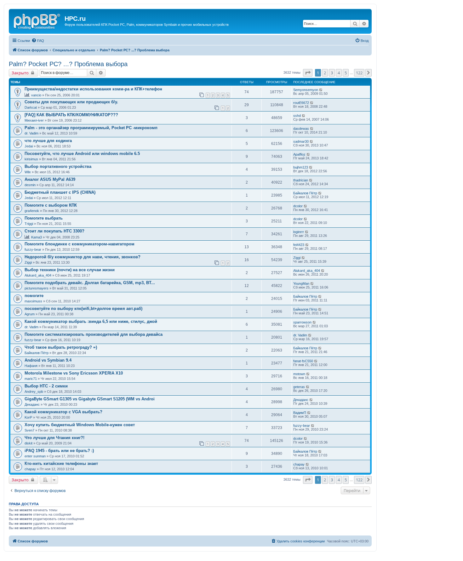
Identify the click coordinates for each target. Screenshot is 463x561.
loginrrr (298, 232)
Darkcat (31, 107)
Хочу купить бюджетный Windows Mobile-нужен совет (80, 424)
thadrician (300, 180)
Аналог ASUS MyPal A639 (50, 179)
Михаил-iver (34, 120)
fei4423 (298, 245)
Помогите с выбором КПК (51, 205)
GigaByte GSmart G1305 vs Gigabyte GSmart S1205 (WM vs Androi (90, 399)
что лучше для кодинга (48, 140)
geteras (299, 387)
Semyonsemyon (305, 90)
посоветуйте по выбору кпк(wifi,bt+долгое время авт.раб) (83, 308)
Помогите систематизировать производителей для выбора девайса (94, 334)
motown (299, 374)
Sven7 (29, 430)
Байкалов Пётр (305, 193)
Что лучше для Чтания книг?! (54, 437)
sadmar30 (301, 141)
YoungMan (301, 283)
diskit (28, 443)
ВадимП (299, 413)
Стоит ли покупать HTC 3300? (54, 231)
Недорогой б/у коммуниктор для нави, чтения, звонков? (82, 257)
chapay (30, 469)
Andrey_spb (34, 391)
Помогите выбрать (44, 218)
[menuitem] (37, 40)
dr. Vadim (31, 133)
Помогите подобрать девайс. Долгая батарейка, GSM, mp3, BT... (90, 282)
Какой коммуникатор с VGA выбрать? (63, 411)
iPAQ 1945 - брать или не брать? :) (59, 450)
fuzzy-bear (33, 249)
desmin (30, 185)
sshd (297, 115)
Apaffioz (299, 154)
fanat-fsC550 (303, 361)
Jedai (29, 146)
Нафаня (31, 366)
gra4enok (32, 211)
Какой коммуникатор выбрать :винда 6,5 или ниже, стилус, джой (91, 321)
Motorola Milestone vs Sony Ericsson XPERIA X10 (74, 373)
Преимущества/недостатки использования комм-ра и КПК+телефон (93, 89)
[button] (307, 73)
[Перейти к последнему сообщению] (321, 90)
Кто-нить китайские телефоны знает (61, 463)
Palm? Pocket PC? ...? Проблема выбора (68, 63)
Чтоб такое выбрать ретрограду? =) (61, 347)
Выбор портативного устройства (58, 166)
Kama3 (36, 237)
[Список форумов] (37, 20)
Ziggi (28, 262)
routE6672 (301, 103)
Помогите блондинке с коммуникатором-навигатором (79, 244)
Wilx (28, 172)
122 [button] (359, 73)
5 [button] (346, 73)
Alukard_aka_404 (38, 275)
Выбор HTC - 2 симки (46, 386)
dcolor (298, 206)
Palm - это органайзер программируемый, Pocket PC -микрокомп (91, 127)
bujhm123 (300, 167)
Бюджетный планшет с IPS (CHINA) (60, 192)
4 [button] (339, 73)
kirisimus (31, 159)
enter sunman (35, 456)
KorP (28, 417)
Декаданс (32, 404)
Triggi (29, 224)
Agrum (30, 314)
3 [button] (332, 73)
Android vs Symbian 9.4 (48, 360)
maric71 (31, 379)
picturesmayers (37, 288)
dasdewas (301, 128)
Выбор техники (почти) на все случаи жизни (70, 269)
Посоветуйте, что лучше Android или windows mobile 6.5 (82, 153)
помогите (34, 295)
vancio (36, 95)
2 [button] (325, 73)
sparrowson (302, 322)
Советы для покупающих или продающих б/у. (71, 102)
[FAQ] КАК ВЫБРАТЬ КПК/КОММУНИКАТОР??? (71, 114)
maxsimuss (33, 301)
